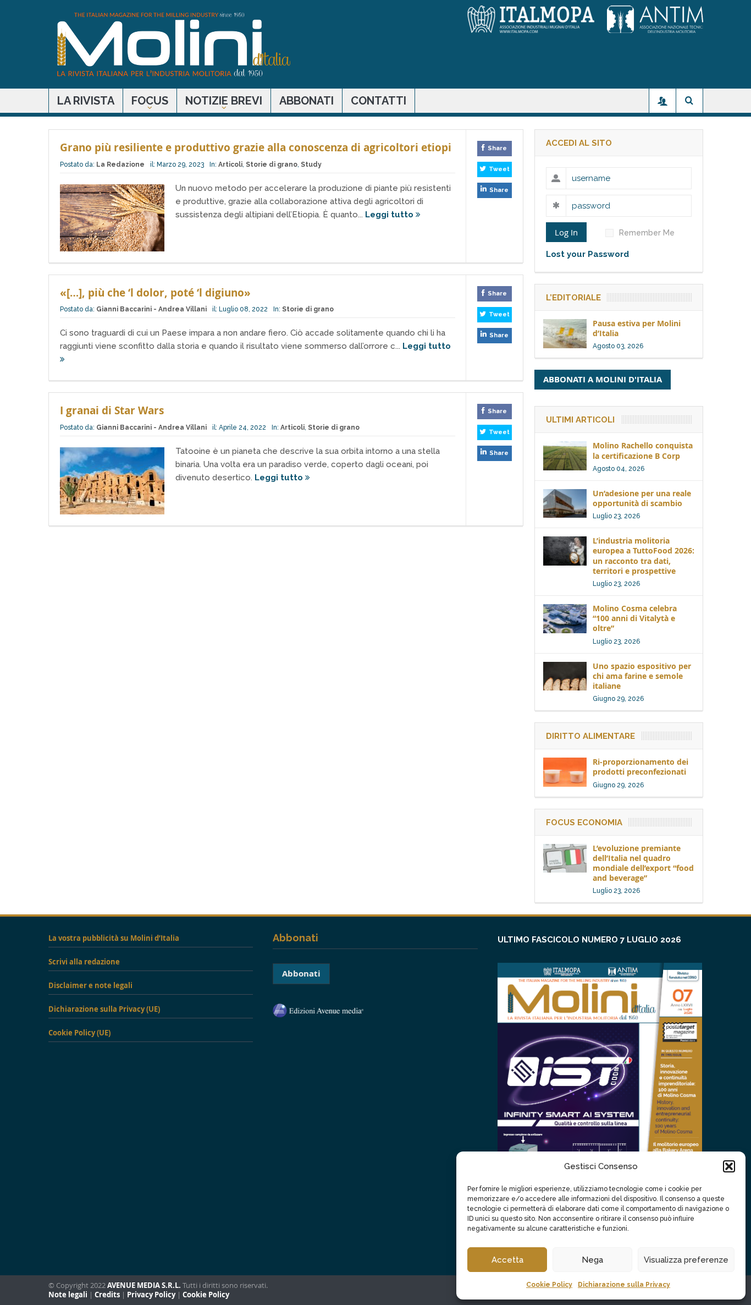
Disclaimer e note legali (90, 985)
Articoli (230, 164)
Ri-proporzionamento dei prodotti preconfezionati (640, 766)
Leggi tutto (390, 215)
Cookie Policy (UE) (79, 1033)
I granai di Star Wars (112, 410)
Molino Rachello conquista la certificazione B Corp (643, 450)
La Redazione (120, 164)
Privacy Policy (151, 1294)
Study (311, 164)
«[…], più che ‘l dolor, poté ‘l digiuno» (155, 293)
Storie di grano (271, 164)
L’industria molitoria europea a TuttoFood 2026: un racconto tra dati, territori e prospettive (643, 555)
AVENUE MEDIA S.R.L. (144, 1285)
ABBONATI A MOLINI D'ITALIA (602, 379)
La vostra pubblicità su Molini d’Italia (113, 938)
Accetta (507, 1260)
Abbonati (306, 100)
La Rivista (85, 100)
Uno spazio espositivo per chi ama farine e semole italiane (642, 676)
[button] (729, 1166)
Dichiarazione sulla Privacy (624, 1284)
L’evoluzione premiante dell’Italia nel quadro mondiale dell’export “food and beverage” (643, 863)
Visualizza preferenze (686, 1260)
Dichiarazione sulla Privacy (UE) (104, 1009)
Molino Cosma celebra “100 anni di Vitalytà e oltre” (635, 618)
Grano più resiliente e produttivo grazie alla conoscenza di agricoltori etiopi (255, 147)
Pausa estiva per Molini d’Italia (637, 328)
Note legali (67, 1294)
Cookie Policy (549, 1284)
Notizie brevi (223, 100)
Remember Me (647, 232)
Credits (107, 1294)
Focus (149, 100)
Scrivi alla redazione (84, 962)
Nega (592, 1260)
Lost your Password (587, 254)
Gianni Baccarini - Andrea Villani (151, 309)
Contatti (378, 100)
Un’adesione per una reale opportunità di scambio (642, 498)
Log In (566, 232)
